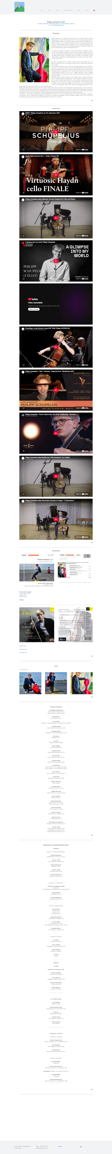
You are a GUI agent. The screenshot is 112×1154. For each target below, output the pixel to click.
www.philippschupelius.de (57, 25)
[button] (60, 10)
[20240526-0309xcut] (82, 683)
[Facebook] (81, 1146)
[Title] (19, 7)
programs (72, 23)
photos (57, 23)
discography (52, 23)
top (92, 100)
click (29, 593)
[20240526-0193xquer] (30, 683)
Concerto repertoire (64, 23)
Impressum (60, 1146)
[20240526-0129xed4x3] (56, 683)
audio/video (46, 23)
